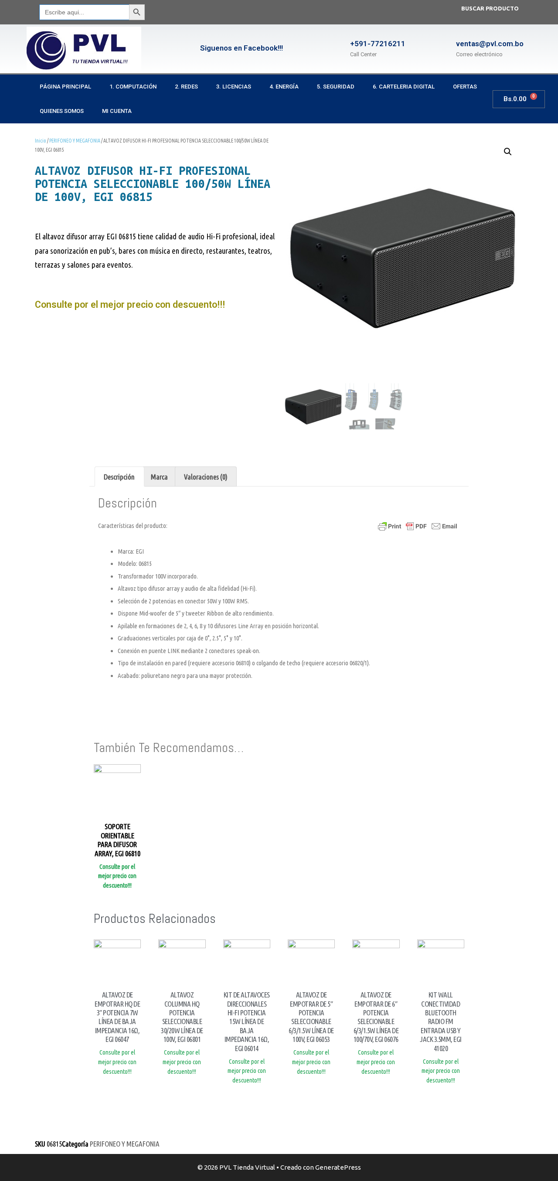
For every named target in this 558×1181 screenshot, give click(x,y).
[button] (508, 152)
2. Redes (186, 86)
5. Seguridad (335, 86)
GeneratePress (338, 1167)
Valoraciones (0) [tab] (206, 477)
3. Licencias (233, 86)
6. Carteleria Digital (404, 86)
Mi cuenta (117, 111)
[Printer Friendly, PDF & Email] (417, 525)
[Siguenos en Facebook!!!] (185, 49)
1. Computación (133, 86)
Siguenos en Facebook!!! (241, 48)
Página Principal (65, 86)
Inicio (40, 140)
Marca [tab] (159, 477)
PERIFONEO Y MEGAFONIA (74, 140)
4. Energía (284, 86)
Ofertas (465, 86)
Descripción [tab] (119, 477)
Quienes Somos (62, 111)
